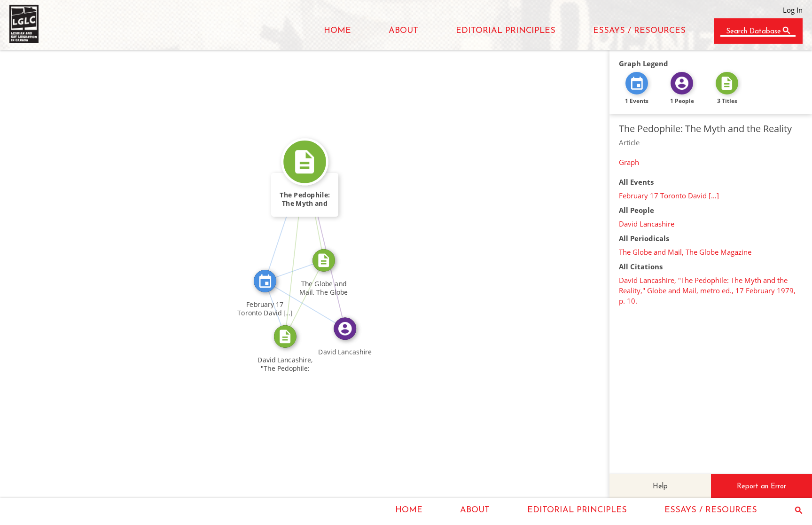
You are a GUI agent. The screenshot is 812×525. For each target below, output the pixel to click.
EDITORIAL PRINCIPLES (505, 31)
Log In (793, 10)
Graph (629, 162)
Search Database (753, 31)
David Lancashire (646, 223)
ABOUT (403, 31)
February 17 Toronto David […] (669, 195)
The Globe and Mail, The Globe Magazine (685, 252)
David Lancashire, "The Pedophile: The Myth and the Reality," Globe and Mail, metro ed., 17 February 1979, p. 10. (707, 290)
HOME (337, 31)
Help (660, 486)
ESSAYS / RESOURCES (639, 31)
